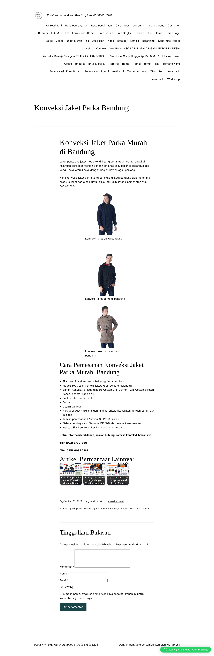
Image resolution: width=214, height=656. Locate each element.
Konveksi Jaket (116, 501)
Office (68, 63)
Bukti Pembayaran (76, 25)
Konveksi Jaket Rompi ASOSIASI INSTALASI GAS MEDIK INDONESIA (138, 48)
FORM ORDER (60, 33)
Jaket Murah (74, 40)
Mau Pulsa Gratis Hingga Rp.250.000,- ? (134, 56)
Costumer (174, 25)
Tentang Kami (171, 63)
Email (64, 580)
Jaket (49, 40)
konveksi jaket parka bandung (100, 508)
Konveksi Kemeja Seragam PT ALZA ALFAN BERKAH (74, 56)
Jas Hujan (98, 40)
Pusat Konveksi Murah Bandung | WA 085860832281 (79, 15)
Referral (114, 63)
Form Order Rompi (83, 33)
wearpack (158, 79)
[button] (185, 650)
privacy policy (96, 63)
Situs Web (66, 587)
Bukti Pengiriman (101, 25)
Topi (161, 71)
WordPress (173, 644)
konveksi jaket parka (79, 177)
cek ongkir (139, 25)
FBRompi (42, 33)
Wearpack (174, 71)
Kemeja (134, 40)
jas (87, 40)
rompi (137, 63)
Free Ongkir (124, 33)
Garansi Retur (143, 33)
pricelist (80, 63)
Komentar (67, 566)
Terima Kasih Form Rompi (65, 71)
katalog (122, 40)
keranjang (148, 40)
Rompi (126, 63)
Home (158, 33)
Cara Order (122, 25)
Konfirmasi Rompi (169, 40)
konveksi (87, 48)
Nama (64, 573)
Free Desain (106, 33)
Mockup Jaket (171, 56)
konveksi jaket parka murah (133, 508)
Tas (157, 63)
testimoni (118, 71)
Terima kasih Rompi (97, 71)
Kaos (111, 40)
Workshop (173, 79)
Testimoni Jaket (137, 71)
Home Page (173, 33)
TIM (152, 71)
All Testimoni (54, 25)
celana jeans (156, 25)
